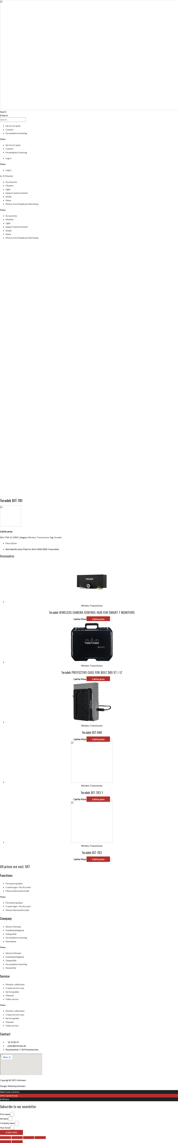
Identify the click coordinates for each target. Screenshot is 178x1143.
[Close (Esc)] (5, 1137)
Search (3, 111)
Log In (8, 158)
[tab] (92, 543)
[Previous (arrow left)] (5, 1141)
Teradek (58, 537)
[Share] (17, 1137)
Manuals (10, 995)
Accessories (11, 182)
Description (11, 543)
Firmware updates (14, 883)
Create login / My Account (18, 887)
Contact (9, 129)
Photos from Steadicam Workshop (22, 204)
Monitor (10, 185)
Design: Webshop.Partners (13, 1086)
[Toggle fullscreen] (28, 1137)
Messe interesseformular (17, 890)
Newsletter (11, 941)
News (8, 200)
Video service (12, 999)
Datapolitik (11, 934)
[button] (89, 139)
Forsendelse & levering (16, 133)
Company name (7, 1123)
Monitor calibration (15, 984)
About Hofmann (13, 926)
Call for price (98, 619)
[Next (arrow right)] (17, 1141)
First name (5, 1114)
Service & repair (13, 125)
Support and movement (17, 193)
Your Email (5, 1127)
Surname (4, 1118)
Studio (9, 196)
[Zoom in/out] (40, 1137)
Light (8, 189)
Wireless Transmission (38, 537)
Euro (7, 1099)
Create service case (15, 988)
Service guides (12, 991)
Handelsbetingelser (15, 930)
